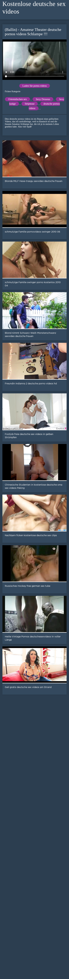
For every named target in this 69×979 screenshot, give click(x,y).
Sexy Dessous (43, 99)
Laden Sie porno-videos (34, 85)
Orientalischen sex (17, 99)
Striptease (29, 103)
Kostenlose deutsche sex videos (34, 7)
